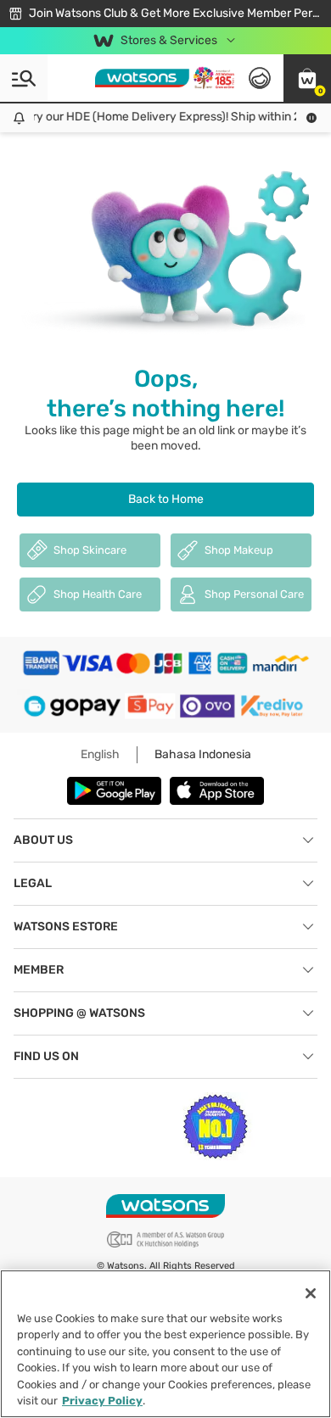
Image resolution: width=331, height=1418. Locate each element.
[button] (307, 78)
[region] (165, 1344)
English (100, 754)
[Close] (310, 1293)
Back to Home (166, 499)
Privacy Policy (102, 1400)
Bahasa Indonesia (202, 754)
